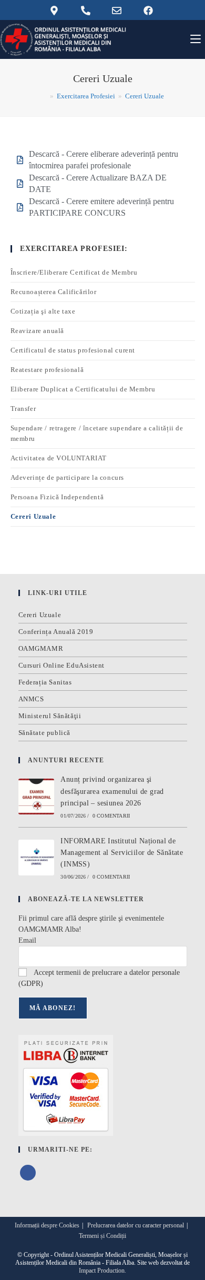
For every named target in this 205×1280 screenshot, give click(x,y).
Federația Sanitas (45, 682)
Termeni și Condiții (102, 1235)
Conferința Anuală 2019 (56, 632)
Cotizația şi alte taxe (43, 311)
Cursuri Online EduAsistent (61, 665)
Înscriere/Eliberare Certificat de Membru (74, 272)
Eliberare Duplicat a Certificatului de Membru (83, 389)
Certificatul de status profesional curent (73, 350)
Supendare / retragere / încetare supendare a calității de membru (97, 433)
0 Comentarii (111, 816)
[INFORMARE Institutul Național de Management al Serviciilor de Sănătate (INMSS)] (36, 857)
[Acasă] (44, 96)
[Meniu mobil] (195, 39)
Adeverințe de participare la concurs (68, 477)
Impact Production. (102, 1270)
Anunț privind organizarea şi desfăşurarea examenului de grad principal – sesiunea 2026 (111, 791)
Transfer (23, 408)
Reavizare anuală (38, 331)
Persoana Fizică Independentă (57, 497)
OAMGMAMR (41, 648)
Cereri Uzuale (144, 96)
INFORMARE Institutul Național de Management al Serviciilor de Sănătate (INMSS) (121, 853)
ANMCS (31, 699)
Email (27, 940)
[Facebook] (28, 1173)
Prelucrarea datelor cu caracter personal (135, 1225)
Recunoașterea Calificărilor (54, 292)
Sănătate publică (44, 733)
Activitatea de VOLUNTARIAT (59, 458)
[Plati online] (65, 1084)
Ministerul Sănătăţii (49, 716)
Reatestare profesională (47, 370)
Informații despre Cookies (47, 1225)
